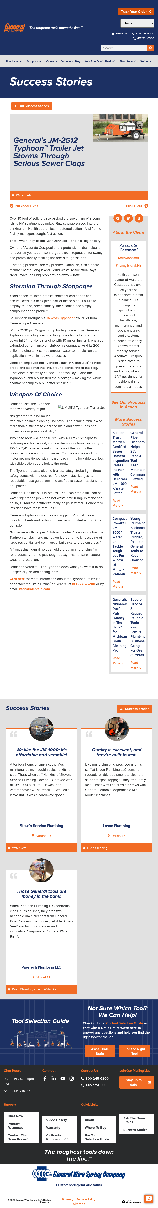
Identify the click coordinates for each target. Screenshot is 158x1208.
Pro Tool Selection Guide (124, 1023)
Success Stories (135, 1129)
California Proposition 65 (57, 1137)
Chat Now (15, 1116)
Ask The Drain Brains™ (134, 1120)
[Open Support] (40, 61)
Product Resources (15, 1125)
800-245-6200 (83, 583)
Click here (17, 578)
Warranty (53, 1127)
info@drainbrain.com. (34, 588)
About (89, 1119)
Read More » (118, 503)
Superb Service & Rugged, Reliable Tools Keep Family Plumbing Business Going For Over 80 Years (137, 627)
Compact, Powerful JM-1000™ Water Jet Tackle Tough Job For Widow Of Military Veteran (120, 546)
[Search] (150, 48)
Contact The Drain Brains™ (18, 1137)
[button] (117, 218)
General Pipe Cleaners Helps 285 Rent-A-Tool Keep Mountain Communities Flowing (140, 456)
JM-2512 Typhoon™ (60, 318)
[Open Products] (20, 61)
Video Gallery (56, 1119)
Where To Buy (95, 1127)
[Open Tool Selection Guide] (150, 61)
